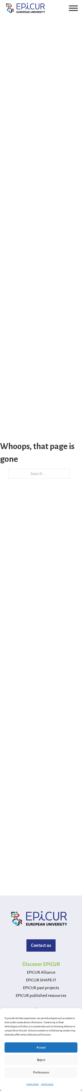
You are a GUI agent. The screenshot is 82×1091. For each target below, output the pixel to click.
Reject (41, 1060)
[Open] (73, 8)
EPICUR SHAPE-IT (41, 980)
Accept (41, 1047)
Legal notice (32, 1084)
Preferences (41, 1072)
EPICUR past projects (41, 987)
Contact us (41, 945)
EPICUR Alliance (41, 972)
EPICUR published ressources (41, 995)
